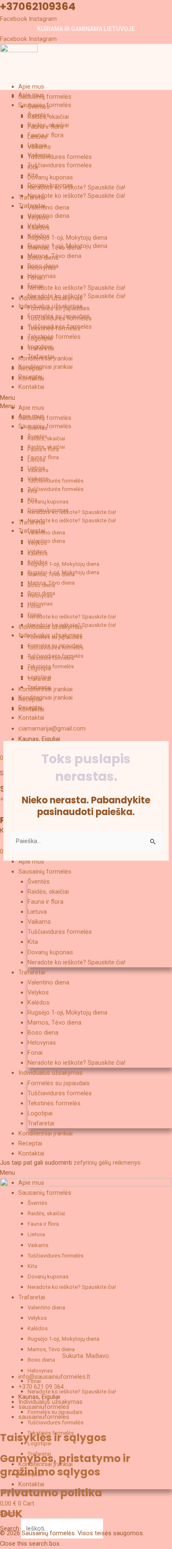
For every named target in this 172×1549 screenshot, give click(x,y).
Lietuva (37, 145)
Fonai (35, 286)
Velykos (38, 226)
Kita (33, 175)
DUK (11, 1513)
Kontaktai (31, 387)
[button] (86, 406)
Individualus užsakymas (50, 306)
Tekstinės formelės (54, 336)
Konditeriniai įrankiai (45, 367)
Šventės (39, 115)
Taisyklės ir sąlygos (53, 1437)
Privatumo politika (51, 1492)
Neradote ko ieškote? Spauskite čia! (76, 187)
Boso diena (43, 266)
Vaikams (39, 155)
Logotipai (40, 346)
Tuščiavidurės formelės (60, 157)
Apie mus (31, 86)
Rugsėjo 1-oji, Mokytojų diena (67, 237)
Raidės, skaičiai (48, 125)
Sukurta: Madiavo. (86, 1356)
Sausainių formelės (44, 96)
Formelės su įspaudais (59, 316)
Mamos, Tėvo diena (54, 256)
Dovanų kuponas (50, 177)
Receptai (30, 377)
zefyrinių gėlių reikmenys (107, 1162)
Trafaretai (31, 206)
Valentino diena (48, 207)
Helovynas (42, 276)
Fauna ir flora (45, 135)
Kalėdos (39, 236)
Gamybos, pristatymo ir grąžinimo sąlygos (65, 1465)
